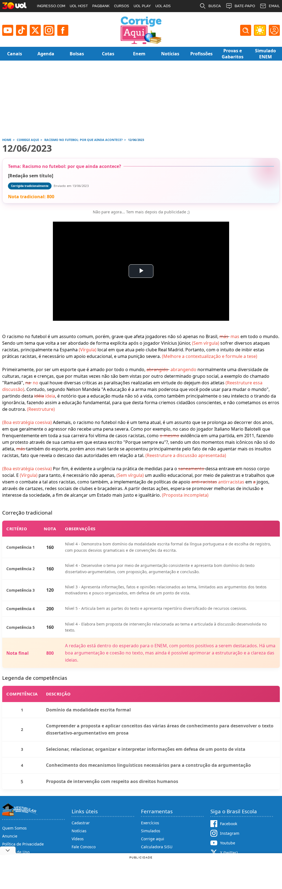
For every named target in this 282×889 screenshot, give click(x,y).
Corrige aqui (152, 838)
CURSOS (121, 6)
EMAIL (274, 6)
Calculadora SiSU (156, 846)
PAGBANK (101, 6)
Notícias (79, 830)
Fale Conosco (84, 846)
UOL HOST (79, 6)
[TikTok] (21, 30)
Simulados (150, 830)
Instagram (229, 833)
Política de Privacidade (23, 844)
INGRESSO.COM (51, 6)
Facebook (228, 823)
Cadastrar (81, 822)
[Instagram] (49, 30)
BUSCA (214, 6)
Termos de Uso (15, 852)
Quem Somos (14, 828)
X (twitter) (229, 852)
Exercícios (150, 822)
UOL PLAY (142, 6)
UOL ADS (163, 6)
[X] (35, 30)
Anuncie (9, 836)
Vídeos (78, 838)
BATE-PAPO (245, 6)
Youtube (227, 842)
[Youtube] (7, 30)
